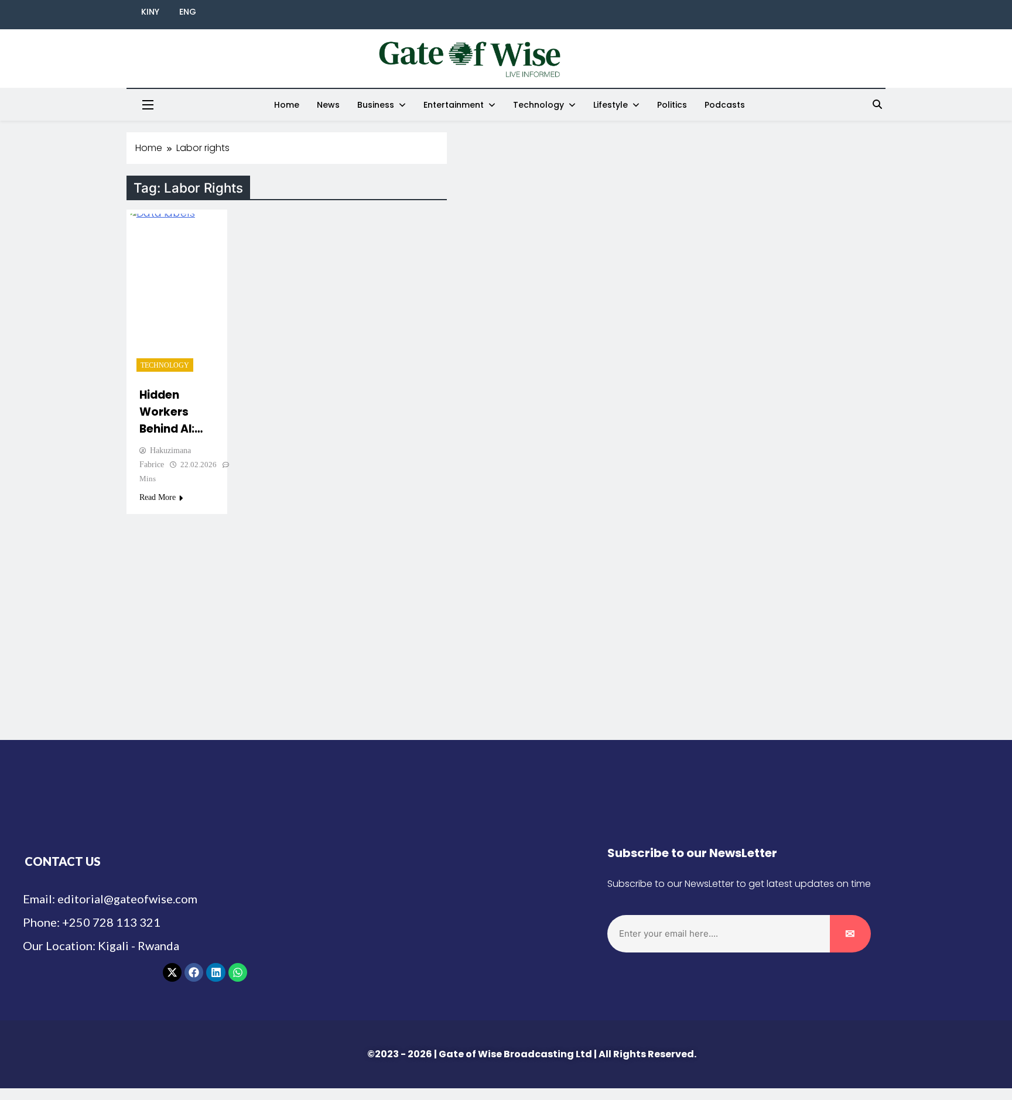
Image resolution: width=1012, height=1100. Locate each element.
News (328, 105)
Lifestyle (610, 105)
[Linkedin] (215, 972)
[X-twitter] (172, 972)
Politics (672, 105)
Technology (538, 105)
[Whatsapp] (237, 972)
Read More (157, 497)
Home (286, 105)
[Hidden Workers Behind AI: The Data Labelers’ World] (177, 296)
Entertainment (453, 105)
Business (375, 105)
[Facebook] (193, 972)
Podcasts (725, 105)
